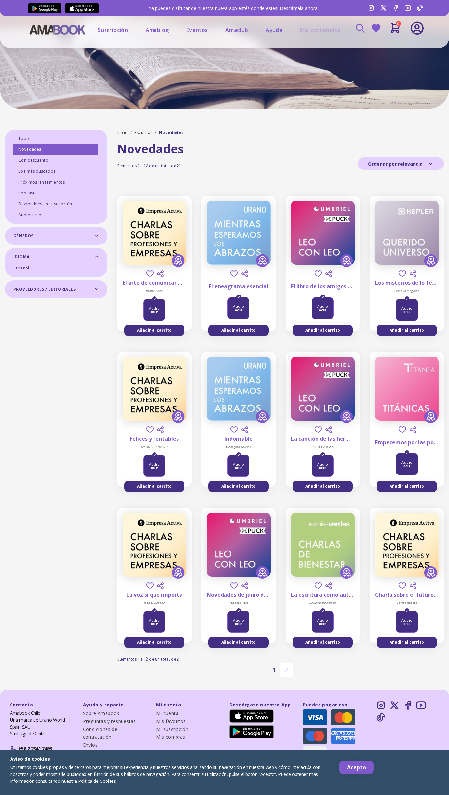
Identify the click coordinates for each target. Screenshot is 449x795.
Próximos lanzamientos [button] (41, 182)
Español (25, 268)
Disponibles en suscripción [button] (45, 204)
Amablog (157, 30)
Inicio (122, 132)
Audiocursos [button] (30, 215)
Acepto (356, 767)
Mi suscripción (172, 729)
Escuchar (143, 132)
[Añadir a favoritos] (150, 273)
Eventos (197, 30)
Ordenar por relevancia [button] (396, 164)
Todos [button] (24, 138)
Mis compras (170, 737)
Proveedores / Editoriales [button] (44, 289)
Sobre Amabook (101, 713)
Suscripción (113, 30)
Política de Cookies (97, 781)
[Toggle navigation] (390, 46)
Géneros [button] (23, 236)
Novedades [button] (29, 149)
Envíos (90, 745)
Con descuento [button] (33, 160)
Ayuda (274, 30)
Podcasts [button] (27, 193)
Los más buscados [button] (36, 171)
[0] (395, 30)
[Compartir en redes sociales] (160, 274)
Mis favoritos (171, 721)
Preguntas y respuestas (109, 721)
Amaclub (236, 30)
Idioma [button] (21, 257)
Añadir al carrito (154, 330)
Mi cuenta (167, 713)
